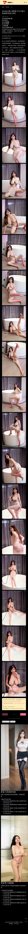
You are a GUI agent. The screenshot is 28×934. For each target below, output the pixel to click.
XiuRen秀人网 (6, 721)
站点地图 (16, 922)
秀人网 (7, 7)
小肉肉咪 (13, 721)
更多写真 (8, 799)
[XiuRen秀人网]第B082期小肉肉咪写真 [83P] (15, 804)
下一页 (23, 714)
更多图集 (10, 890)
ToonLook (16, 923)
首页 (3, 7)
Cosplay (21, 922)
